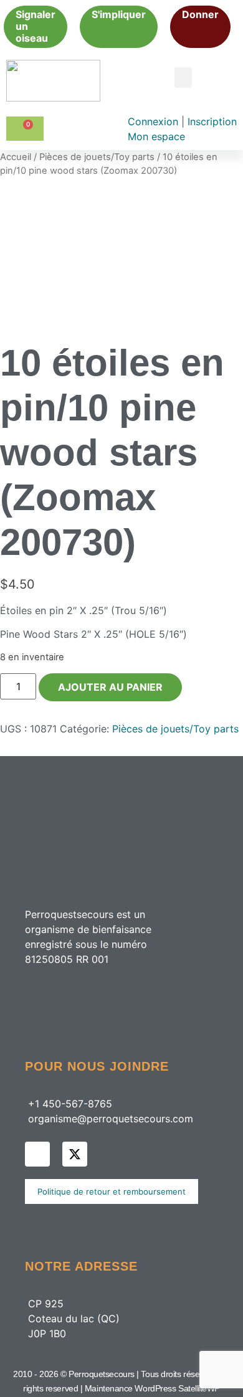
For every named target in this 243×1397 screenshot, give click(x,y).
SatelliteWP (199, 1388)
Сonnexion (154, 121)
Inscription (212, 121)
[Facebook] (37, 1154)
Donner (200, 14)
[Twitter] (74, 1154)
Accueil (15, 157)
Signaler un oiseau (35, 26)
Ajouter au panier (110, 687)
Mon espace (156, 136)
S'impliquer (119, 14)
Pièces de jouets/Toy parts (97, 157)
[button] (183, 77)
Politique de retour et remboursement (111, 1191)
